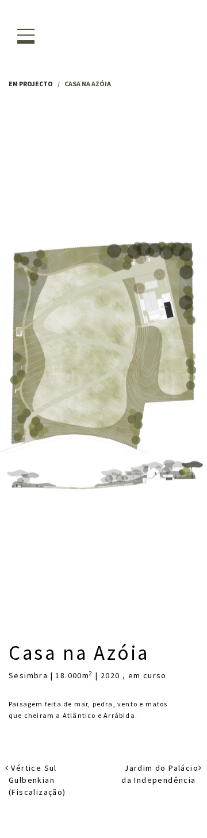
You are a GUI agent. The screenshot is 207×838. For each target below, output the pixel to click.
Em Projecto (31, 83)
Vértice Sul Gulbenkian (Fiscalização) (37, 780)
